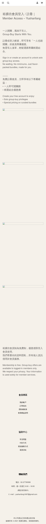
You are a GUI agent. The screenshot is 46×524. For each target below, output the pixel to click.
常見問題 (23, 439)
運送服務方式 (23, 446)
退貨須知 (23, 450)
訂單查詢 (23, 406)
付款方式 (23, 442)
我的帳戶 (23, 402)
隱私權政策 (23, 409)
